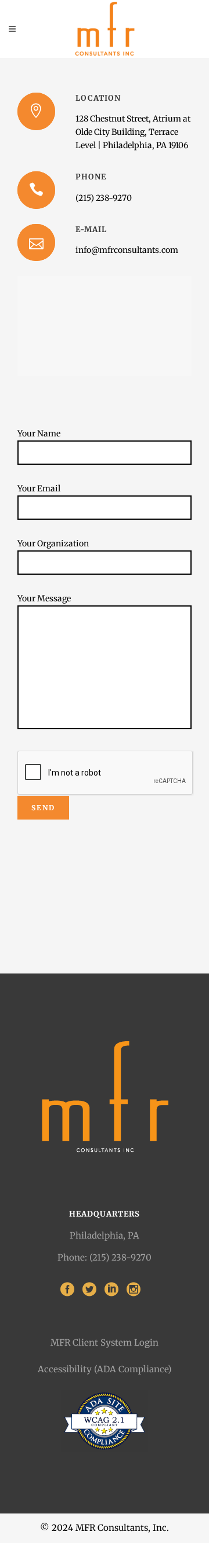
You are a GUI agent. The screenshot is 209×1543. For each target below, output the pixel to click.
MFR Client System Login (104, 1342)
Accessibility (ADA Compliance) (104, 1369)
